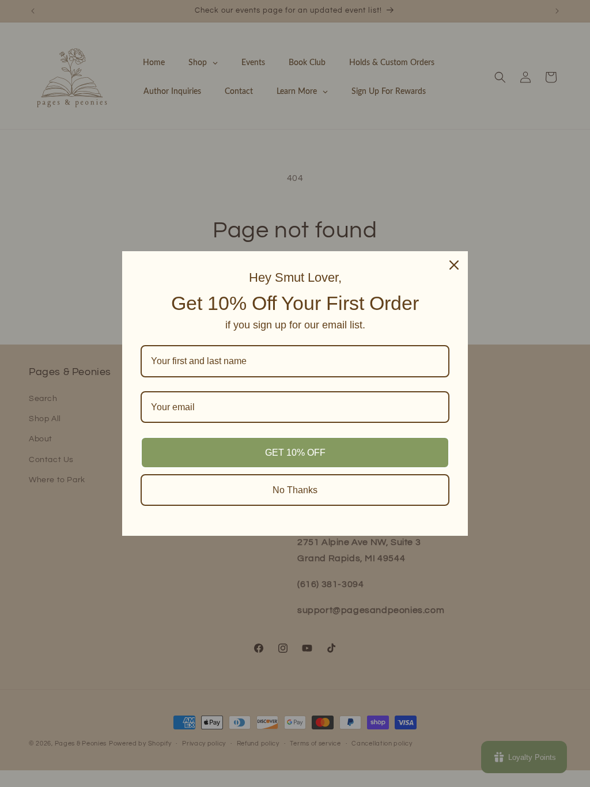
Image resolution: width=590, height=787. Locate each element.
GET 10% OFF (295, 452)
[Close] (454, 265)
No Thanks (295, 490)
